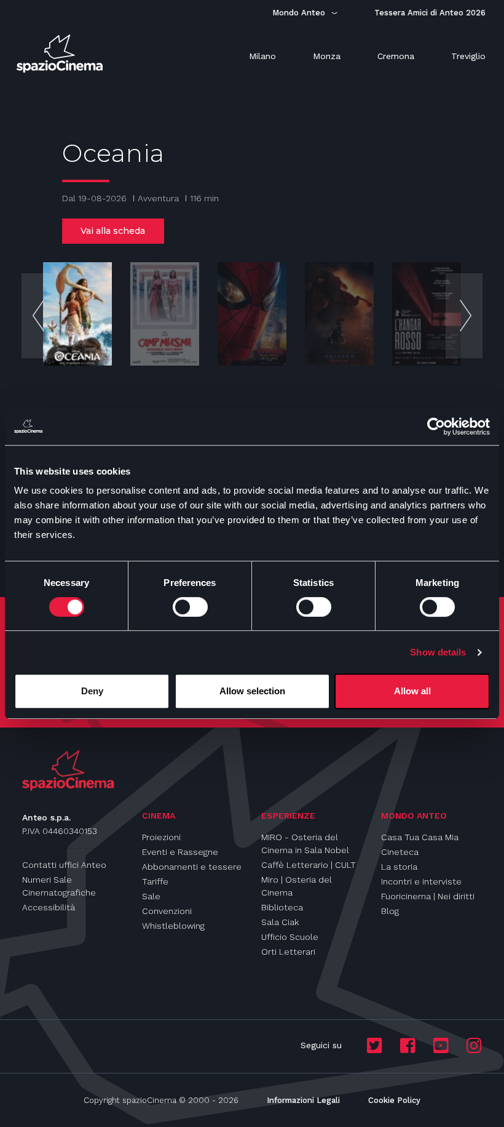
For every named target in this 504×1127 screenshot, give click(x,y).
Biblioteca (282, 907)
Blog (390, 911)
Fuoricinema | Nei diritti (427, 896)
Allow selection (252, 691)
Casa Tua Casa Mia (420, 837)
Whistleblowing (173, 926)
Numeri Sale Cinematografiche (59, 886)
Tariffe (155, 881)
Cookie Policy (394, 1100)
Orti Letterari (288, 952)
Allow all (412, 691)
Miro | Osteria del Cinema (296, 886)
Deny (92, 691)
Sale (151, 896)
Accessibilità (48, 907)
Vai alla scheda (113, 230)
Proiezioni (161, 837)
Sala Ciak (280, 922)
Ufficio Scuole (289, 937)
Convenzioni (167, 911)
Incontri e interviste (421, 881)
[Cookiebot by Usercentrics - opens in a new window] (436, 426)
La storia (399, 867)
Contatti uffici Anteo (64, 865)
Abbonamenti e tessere (192, 867)
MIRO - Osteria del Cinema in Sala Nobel (305, 843)
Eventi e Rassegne (180, 852)
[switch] (190, 607)
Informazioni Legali (303, 1100)
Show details (438, 652)
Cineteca (400, 852)
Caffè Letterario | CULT (308, 865)
